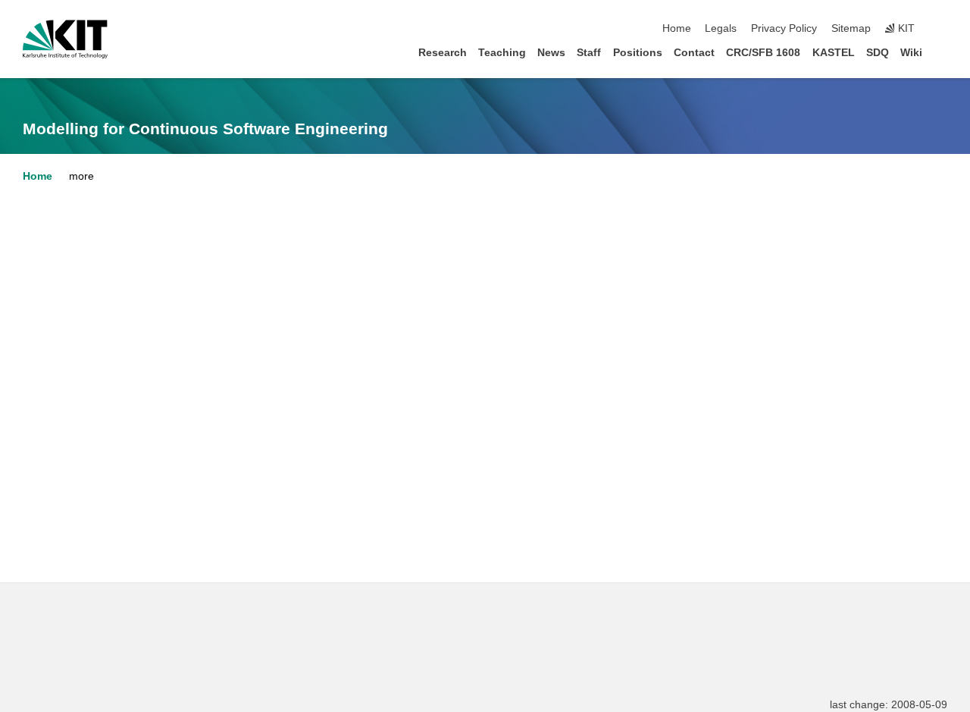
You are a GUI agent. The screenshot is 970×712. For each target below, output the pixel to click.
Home (676, 28)
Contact (694, 52)
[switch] (942, 29)
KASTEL (833, 52)
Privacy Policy (784, 28)
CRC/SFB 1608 (763, 52)
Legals (721, 28)
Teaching (502, 52)
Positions (637, 52)
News (551, 52)
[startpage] (942, 51)
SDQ (877, 52)
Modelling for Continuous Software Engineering (205, 129)
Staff (589, 52)
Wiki (911, 52)
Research (442, 52)
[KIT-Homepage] (65, 39)
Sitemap (851, 28)
